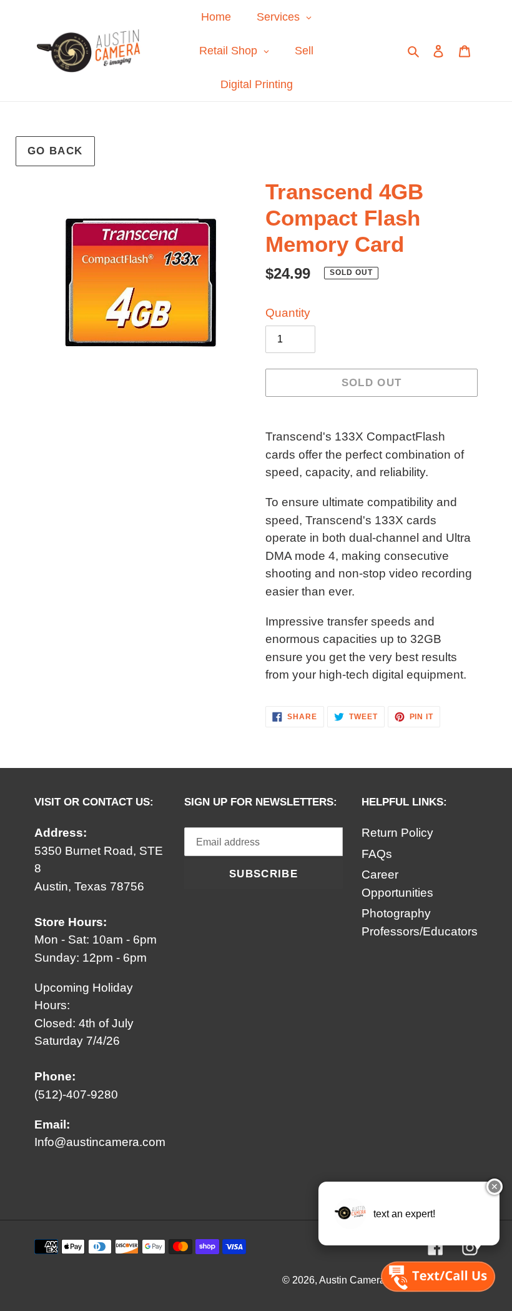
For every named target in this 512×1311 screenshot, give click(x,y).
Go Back (55, 151)
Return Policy (397, 832)
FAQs (377, 853)
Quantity (287, 312)
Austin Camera (352, 1280)
